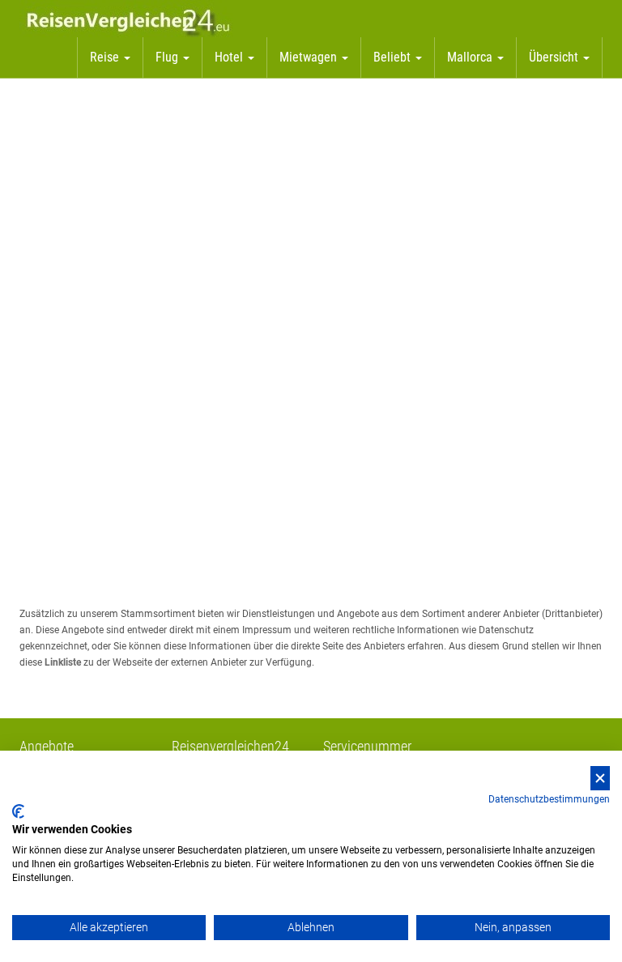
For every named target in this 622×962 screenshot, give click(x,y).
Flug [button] (168, 57)
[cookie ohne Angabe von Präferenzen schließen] (600, 778)
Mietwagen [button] (309, 57)
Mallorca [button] (471, 57)
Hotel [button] (230, 57)
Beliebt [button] (393, 57)
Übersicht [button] (555, 57)
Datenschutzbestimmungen (549, 799)
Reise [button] (106, 57)
